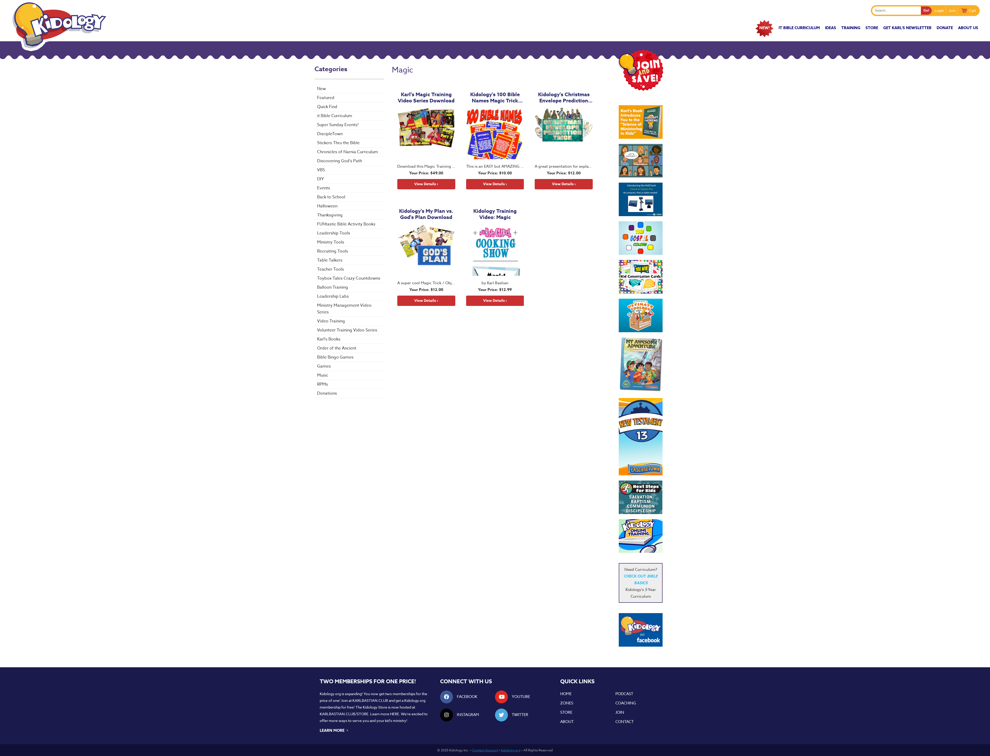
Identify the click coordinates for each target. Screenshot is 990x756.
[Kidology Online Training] (641, 536)
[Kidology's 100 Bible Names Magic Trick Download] (495, 133)
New (321, 89)
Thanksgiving (330, 215)
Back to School (331, 197)
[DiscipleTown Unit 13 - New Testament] (641, 436)
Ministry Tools (330, 242)
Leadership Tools (333, 233)
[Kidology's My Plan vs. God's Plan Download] (426, 250)
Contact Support (485, 750)
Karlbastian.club (370, 700)
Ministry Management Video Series (344, 308)
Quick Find (327, 107)
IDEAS (830, 27)
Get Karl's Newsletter (907, 27)
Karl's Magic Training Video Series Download (426, 97)
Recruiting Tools (332, 251)
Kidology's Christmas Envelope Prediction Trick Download (564, 97)
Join (952, 10)
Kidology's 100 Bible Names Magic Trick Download (495, 97)
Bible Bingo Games (335, 357)
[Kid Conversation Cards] (641, 277)
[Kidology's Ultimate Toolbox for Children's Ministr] (641, 315)
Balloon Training (332, 287)
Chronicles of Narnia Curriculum (347, 152)
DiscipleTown (330, 134)
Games (324, 366)
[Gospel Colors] (641, 238)
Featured (325, 98)
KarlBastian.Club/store (344, 713)
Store (871, 27)
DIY (320, 179)
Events (323, 188)
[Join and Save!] (640, 89)
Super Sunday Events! (338, 125)
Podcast (624, 694)
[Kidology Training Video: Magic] (495, 250)
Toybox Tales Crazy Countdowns (348, 278)
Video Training (331, 321)
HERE (394, 713)
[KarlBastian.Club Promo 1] (641, 160)
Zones (566, 703)
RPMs (322, 384)
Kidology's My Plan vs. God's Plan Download (426, 214)
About (567, 722)
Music (322, 375)
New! (764, 27)
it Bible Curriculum (799, 27)
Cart (972, 10)
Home (566, 694)
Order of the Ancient (336, 348)
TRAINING (850, 27)
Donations (327, 393)
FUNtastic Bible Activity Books (346, 224)
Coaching (625, 703)
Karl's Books (328, 339)
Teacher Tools (330, 269)
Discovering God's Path (339, 161)
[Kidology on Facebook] (641, 630)
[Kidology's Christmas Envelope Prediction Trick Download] (564, 133)
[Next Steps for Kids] (641, 497)
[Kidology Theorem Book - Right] (641, 122)
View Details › (426, 184)
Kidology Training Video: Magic (495, 214)
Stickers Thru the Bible (338, 143)
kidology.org (511, 750)
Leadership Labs (333, 296)
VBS (321, 170)
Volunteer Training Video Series (347, 330)
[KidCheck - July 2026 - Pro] (641, 199)
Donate (945, 27)
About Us (968, 27)
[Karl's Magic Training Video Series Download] (426, 133)
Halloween (327, 206)
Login (939, 10)
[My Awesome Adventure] (641, 365)
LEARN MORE (334, 730)
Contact (624, 722)
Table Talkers (329, 260)
